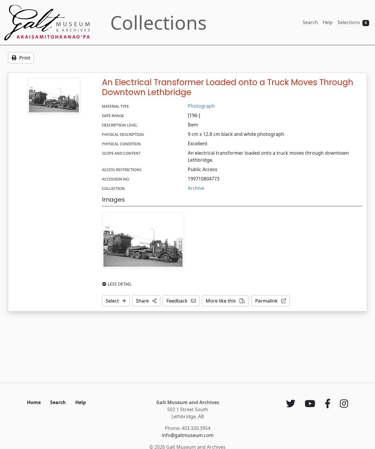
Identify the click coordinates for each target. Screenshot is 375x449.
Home (34, 402)
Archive (196, 188)
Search (310, 22)
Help (328, 22)
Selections (352, 22)
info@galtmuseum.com (188, 435)
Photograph (201, 106)
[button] (146, 300)
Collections (158, 22)
